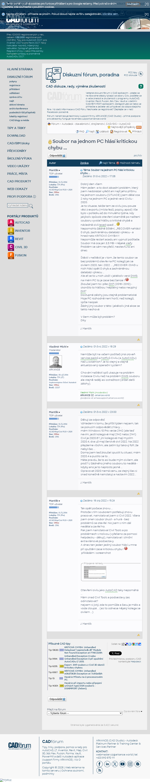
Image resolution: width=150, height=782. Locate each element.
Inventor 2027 (14, 42)
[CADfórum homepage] (22, 19)
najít (11, 101)
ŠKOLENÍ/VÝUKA (19, 158)
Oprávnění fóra (132, 711)
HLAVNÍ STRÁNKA (20, 69)
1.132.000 (20, 37)
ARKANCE (102, 740)
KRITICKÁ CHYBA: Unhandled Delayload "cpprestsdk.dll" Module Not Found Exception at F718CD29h (83, 650)
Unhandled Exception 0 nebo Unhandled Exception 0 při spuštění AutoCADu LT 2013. (83, 659)
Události (104, 131)
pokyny (13, 81)
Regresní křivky (15, 51)
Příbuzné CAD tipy (59, 643)
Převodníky (37, 51)
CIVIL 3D (21, 247)
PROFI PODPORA (19, 196)
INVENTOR (22, 231)
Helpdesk (136, 661)
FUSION (20, 255)
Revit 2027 (34, 42)
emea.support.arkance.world (90, 118)
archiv (138, 155)
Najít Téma (108, 163)
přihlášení (14, 89)
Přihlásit (137, 131)
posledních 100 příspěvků (22, 112)
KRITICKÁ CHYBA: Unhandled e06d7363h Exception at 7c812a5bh (83, 672)
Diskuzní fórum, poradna (90, 75)
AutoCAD (124, 124)
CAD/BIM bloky (18, 143)
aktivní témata (17, 104)
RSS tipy (132, 72)
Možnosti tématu (129, 163)
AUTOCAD (22, 222)
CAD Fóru (80, 109)
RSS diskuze (130, 75)
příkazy (22, 53)
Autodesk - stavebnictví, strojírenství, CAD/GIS (89, 124)
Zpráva (84, 163)
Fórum (55, 124)
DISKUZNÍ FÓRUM (20, 77)
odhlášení (14, 93)
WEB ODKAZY (17, 189)
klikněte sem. (111, 14)
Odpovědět (56, 155)
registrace (14, 85)
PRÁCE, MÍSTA (17, 174)
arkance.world (102, 395)
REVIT (18, 239)
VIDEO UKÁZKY (18, 166)
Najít (92, 131)
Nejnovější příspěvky (123, 127)
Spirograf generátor (29, 48)
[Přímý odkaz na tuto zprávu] (81, 170)
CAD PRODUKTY (19, 181)
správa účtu (15, 97)
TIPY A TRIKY (16, 128)
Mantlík (54, 170)
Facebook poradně (57, 112)
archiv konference (18, 108)
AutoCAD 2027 (34, 40)
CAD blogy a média (19, 120)
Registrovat (120, 131)
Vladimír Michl (58, 346)
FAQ (81, 131)
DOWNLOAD (16, 135)
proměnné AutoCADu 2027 (23, 55)
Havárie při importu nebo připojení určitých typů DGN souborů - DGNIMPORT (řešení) (83, 686)
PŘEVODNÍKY (16, 151)
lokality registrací (18, 116)
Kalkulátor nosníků (16, 45)
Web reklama (73, 767)
